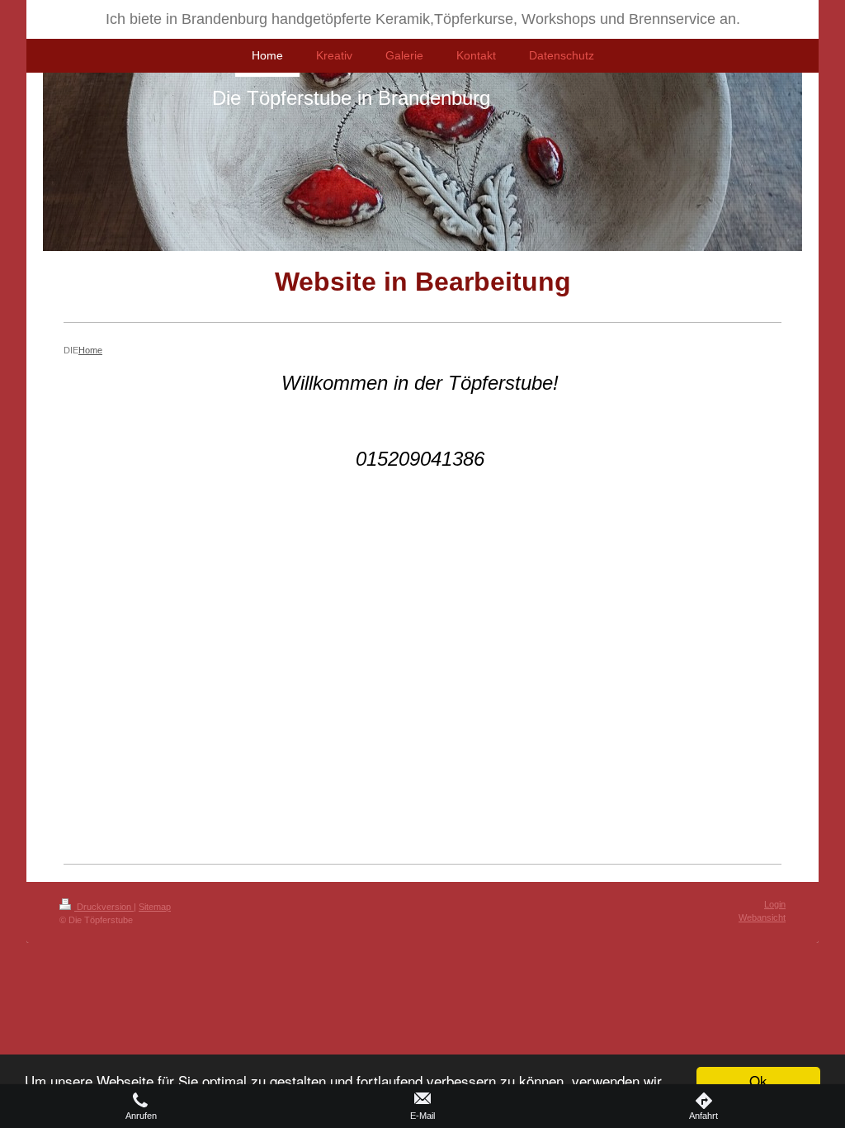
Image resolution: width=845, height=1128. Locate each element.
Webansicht (762, 917)
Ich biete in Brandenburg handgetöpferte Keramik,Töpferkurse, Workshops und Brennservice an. (423, 19)
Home (90, 350)
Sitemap (155, 907)
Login (775, 904)
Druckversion (104, 907)
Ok (758, 1080)
